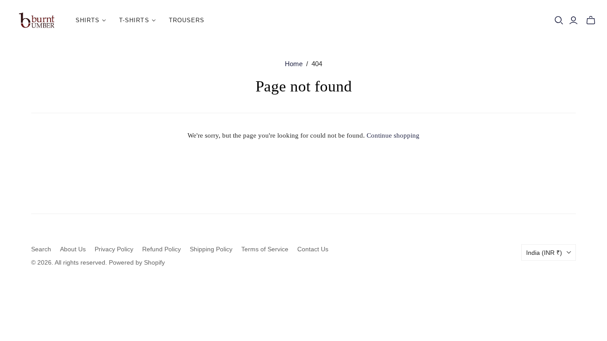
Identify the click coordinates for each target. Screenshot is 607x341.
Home (294, 63)
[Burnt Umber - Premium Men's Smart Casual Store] (36, 20)
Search (41, 249)
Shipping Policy (211, 249)
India (544, 252)
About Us (73, 249)
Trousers (186, 20)
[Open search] (559, 20)
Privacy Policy (114, 249)
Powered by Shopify (137, 262)
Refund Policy (161, 249)
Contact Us (312, 249)
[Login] (573, 20)
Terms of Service (264, 249)
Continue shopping (393, 135)
